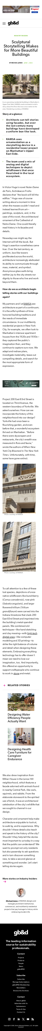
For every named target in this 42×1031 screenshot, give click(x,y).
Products (21, 961)
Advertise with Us (21, 1003)
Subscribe (21, 979)
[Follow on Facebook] (14, 1019)
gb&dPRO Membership (21, 985)
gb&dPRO (21, 969)
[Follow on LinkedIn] (19, 1019)
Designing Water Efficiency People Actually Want (19, 718)
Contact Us (21, 1012)
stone (16, 673)
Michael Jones (17, 63)
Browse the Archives (21, 991)
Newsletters (21, 988)
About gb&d (21, 1001)
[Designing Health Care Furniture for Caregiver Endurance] (21, 744)
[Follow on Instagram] (9, 1019)
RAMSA (27, 304)
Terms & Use (21, 1009)
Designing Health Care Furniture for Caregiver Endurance (20, 754)
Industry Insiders (21, 36)
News (21, 966)
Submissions (21, 1006)
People (20, 963)
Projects (21, 958)
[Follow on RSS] (33, 1019)
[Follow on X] (23, 1019)
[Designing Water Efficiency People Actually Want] (21, 709)
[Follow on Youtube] (28, 1019)
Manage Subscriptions (21, 982)
